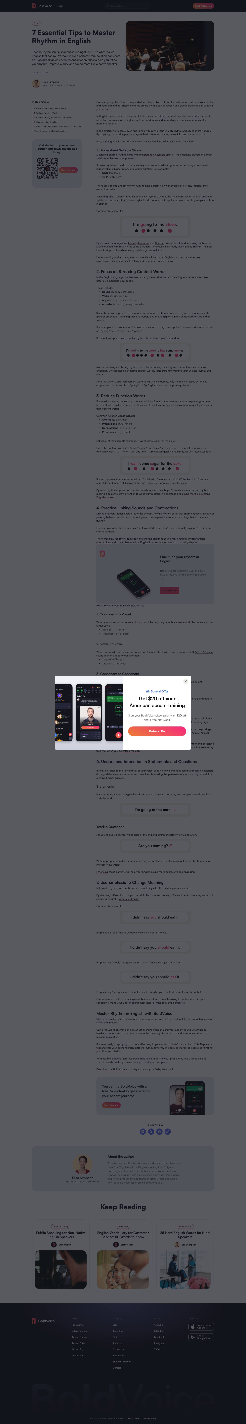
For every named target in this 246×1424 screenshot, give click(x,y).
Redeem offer (157, 731)
